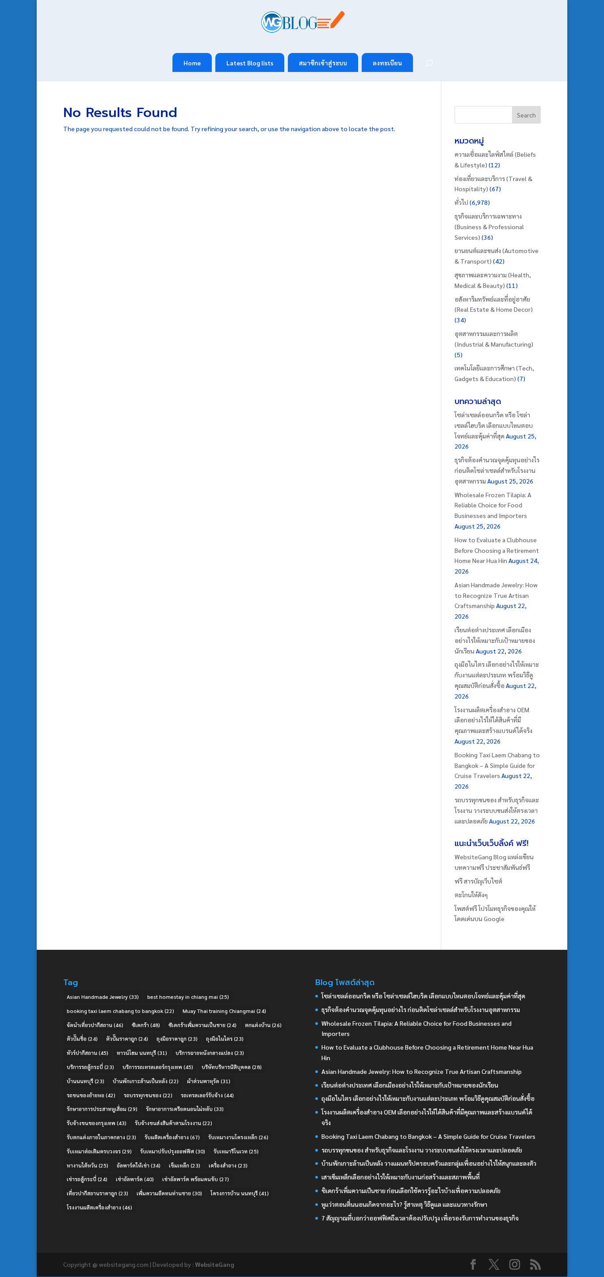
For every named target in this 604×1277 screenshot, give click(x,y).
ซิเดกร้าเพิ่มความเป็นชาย (202, 1024)
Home (192, 63)
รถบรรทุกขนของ (148, 1095)
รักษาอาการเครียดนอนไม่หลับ (185, 1108)
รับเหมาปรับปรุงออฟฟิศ (172, 1151)
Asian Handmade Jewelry (103, 996)
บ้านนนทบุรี (85, 1080)
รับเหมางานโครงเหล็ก (238, 1137)
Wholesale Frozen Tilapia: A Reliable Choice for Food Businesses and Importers (493, 505)
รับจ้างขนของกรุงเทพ (96, 1122)
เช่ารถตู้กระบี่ (87, 1179)
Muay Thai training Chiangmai (224, 1010)
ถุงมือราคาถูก (177, 1038)
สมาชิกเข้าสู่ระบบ (323, 63)
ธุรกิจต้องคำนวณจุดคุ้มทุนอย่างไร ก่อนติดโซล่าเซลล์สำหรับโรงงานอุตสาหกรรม (497, 470)
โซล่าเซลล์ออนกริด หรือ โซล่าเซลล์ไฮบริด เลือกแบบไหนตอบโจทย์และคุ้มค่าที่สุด (494, 425)
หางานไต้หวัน (87, 1165)
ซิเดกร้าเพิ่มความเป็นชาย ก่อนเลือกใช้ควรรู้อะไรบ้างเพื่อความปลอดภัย (411, 1190)
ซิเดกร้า (146, 1024)
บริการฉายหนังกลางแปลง (210, 1052)
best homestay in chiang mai (188, 996)
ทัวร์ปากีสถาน (87, 1052)
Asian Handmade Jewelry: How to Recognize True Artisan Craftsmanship (496, 595)
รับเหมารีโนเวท (236, 1151)
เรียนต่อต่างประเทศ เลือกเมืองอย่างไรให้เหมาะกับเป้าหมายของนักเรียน (495, 640)
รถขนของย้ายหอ (91, 1095)
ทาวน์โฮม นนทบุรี (142, 1052)
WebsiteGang (214, 1264)
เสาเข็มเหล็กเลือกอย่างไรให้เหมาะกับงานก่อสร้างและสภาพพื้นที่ (400, 1177)
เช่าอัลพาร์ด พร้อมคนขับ (195, 1179)
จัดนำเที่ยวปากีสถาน (95, 1024)
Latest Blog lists (249, 63)
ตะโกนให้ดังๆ (471, 895)
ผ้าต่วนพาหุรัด (208, 1080)
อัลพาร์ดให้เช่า (139, 1165)
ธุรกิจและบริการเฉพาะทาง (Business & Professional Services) (489, 226)
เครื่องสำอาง (228, 1165)
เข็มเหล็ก (184, 1165)
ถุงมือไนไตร (225, 1038)
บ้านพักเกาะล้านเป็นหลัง (146, 1080)
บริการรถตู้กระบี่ (90, 1066)
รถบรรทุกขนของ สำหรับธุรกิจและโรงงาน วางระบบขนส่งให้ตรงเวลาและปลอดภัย (497, 810)
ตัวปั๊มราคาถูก (127, 1038)
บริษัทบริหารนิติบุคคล (232, 1066)
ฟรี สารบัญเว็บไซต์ (478, 881)
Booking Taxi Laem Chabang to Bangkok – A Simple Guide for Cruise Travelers (497, 765)
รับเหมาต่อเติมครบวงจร (99, 1151)
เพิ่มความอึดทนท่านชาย (169, 1193)
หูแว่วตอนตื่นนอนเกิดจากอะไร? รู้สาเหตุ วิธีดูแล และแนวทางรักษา (404, 1204)
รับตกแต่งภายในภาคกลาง (101, 1137)
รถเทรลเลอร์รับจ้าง (207, 1095)
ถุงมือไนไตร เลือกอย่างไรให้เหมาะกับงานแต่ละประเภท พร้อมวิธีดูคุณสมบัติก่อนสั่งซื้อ (497, 674)
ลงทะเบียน (387, 63)
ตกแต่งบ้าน (263, 1024)
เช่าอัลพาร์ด (135, 1179)
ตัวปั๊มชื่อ (82, 1038)
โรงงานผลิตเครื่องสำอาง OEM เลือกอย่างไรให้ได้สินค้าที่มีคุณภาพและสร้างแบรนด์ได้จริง (493, 720)
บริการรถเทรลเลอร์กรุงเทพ (157, 1066)
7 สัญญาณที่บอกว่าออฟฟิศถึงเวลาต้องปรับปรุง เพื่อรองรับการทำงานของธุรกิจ (420, 1218)
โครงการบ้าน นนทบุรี (239, 1193)
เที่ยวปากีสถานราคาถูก (97, 1193)
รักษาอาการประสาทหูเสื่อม (102, 1108)
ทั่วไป (461, 202)
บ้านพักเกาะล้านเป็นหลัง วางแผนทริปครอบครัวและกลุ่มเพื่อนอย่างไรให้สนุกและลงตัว (428, 1163)
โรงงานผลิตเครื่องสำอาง (99, 1207)
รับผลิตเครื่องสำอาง (172, 1137)
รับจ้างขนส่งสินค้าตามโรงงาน (173, 1122)
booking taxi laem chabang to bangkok (120, 1010)
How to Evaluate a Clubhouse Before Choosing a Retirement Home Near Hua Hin (497, 550)
